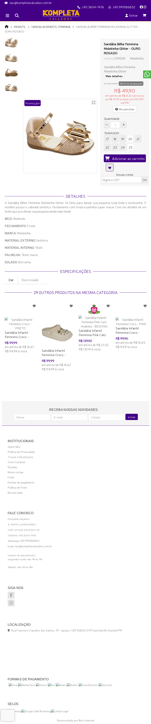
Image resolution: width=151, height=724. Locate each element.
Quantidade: (112, 118)
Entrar (133, 15)
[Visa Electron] (88, 685)
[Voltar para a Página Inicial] (6, 26)
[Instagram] (145, 7)
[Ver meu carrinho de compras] (144, 15)
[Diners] (41, 685)
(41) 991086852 (124, 7)
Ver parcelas (126, 109)
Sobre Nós (14, 446)
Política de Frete (17, 487)
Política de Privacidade (21, 452)
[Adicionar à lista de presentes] (110, 167)
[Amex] (61, 685)
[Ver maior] (93, 102)
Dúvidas (12, 467)
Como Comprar (16, 462)
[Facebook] (141, 7)
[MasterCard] (26, 685)
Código (108, 58)
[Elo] (51, 685)
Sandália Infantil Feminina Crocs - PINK (128, 332)
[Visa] (13, 685)
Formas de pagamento (21, 482)
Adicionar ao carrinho (127, 158)
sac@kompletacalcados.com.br (30, 2)
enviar (131, 417)
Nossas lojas (15, 492)
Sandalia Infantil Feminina (50, 26)
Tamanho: (112, 133)
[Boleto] (72, 685)
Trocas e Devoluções (20, 457)
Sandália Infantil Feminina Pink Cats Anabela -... (92, 334)
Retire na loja (15, 472)
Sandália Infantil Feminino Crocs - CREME (54, 354)
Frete (11, 477)
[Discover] (105, 685)
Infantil (20, 26)
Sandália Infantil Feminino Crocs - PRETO (17, 336)
